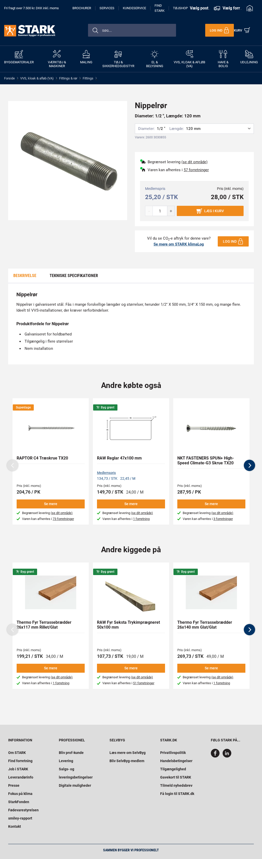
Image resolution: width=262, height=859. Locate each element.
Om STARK (17, 753)
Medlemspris (106, 473)
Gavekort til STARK (175, 777)
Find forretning (20, 761)
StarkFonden (18, 802)
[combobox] (132, 30)
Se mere (50, 504)
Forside (9, 78)
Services (107, 8)
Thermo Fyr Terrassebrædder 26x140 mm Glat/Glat (204, 625)
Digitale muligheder (75, 785)
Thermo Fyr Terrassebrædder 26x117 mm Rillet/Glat (44, 625)
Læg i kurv (214, 211)
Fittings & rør (68, 78)
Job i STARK (18, 769)
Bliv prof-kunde (71, 753)
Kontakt (14, 826)
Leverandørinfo (20, 777)
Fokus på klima (20, 794)
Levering (66, 761)
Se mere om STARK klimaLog (179, 244)
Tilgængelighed (173, 769)
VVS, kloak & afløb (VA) (37, 78)
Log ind (230, 241)
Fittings (88, 78)
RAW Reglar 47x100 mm (119, 458)
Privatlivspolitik (173, 753)
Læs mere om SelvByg (128, 753)
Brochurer (81, 8)
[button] (249, 465)
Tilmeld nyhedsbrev (176, 785)
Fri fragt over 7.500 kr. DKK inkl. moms (31, 8)
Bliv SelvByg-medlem (127, 761)
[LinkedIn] (227, 756)
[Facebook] (216, 756)
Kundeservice (134, 8)
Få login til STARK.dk (177, 794)
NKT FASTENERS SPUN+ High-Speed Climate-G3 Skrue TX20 (205, 460)
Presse (13, 785)
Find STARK (160, 8)
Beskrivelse (24, 275)
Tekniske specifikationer (74, 275)
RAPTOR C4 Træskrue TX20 (42, 458)
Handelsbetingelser (176, 761)
